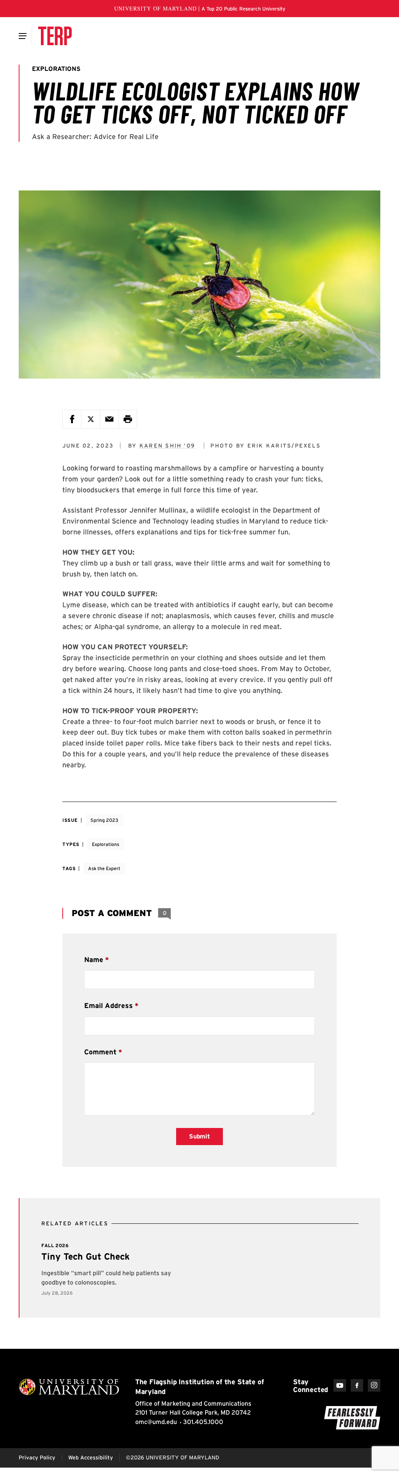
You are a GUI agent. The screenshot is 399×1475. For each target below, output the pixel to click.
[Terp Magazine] (55, 35)
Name (93, 959)
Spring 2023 (104, 820)
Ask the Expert (104, 868)
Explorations (105, 844)
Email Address (108, 1005)
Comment (100, 1052)
